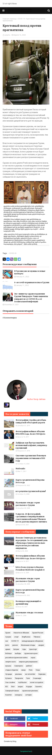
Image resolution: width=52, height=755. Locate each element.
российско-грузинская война (16, 658)
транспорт (33, 649)
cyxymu (7, 35)
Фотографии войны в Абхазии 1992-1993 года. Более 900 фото (30, 432)
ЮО (6, 687)
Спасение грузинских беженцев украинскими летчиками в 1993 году (31, 458)
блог (13, 687)
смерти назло (10, 662)
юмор (23, 670)
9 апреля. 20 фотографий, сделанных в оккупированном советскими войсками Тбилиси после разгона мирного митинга (31, 518)
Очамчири (37, 678)
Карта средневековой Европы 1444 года (30, 481)
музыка (8, 666)
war (6, 641)
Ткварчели (19, 678)
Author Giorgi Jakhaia (36, 399)
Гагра (38, 670)
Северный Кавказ (12, 691)
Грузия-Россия (37, 633)
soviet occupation (36, 682)
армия (7, 649)
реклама (18, 674)
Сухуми (8, 637)
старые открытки (11, 670)
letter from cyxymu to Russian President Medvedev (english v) (30, 568)
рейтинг (29, 666)
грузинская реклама (30, 691)
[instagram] (14, 724)
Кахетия (8, 695)
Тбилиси (37, 637)
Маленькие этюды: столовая (29, 613)
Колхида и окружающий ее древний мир (28, 602)
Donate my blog (10, 741)
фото (7, 645)
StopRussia (26, 637)
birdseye (8, 653)
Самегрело (18, 666)
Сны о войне (10, 682)
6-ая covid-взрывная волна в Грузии (31, 282)
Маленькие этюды (28, 645)
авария (41, 645)
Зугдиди (8, 674)
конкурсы (18, 695)
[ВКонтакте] (8, 259)
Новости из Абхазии (21, 633)
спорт (16, 637)
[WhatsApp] (15, 259)
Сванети (38, 687)
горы (24, 649)
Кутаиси (8, 678)
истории (28, 695)
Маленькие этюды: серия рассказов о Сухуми (28, 504)
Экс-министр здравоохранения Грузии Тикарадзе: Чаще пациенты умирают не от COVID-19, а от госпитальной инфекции (31, 298)
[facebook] (14, 718)
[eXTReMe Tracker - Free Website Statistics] (6, 407)
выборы (18, 653)
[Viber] (11, 259)
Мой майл (20, 468)
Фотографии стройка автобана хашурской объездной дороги (31, 421)
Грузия (7, 633)
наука (33, 658)
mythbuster (22, 682)
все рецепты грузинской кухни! (31, 491)
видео (20, 687)
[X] (4, 259)
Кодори (29, 687)
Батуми (16, 649)
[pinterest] (37, 724)
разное (15, 645)
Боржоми (42, 674)
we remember (30, 674)
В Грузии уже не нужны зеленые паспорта (29, 272)
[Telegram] (19, 259)
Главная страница (9, 19)
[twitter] (37, 718)
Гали (28, 678)
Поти (30, 670)
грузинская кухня (30, 653)
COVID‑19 (21, 19)
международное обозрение (32, 641)
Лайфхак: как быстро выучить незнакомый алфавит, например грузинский (31, 445)
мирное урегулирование (28, 662)
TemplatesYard (25, 751)
